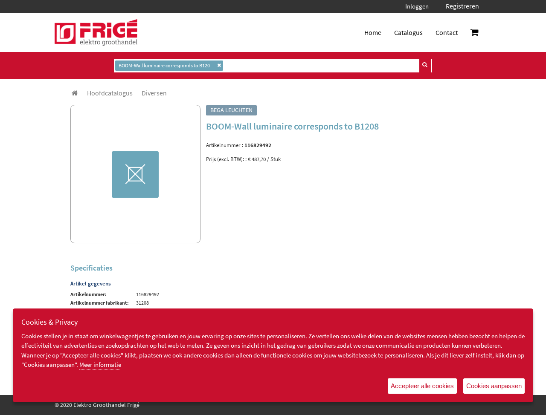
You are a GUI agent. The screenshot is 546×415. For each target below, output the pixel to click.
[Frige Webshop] (96, 32)
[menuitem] (110, 93)
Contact (447, 32)
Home (372, 32)
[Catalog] (75, 93)
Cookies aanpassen (494, 385)
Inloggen (417, 6)
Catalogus (408, 32)
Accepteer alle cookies (422, 385)
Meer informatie (100, 364)
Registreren (462, 6)
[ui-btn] (425, 64)
